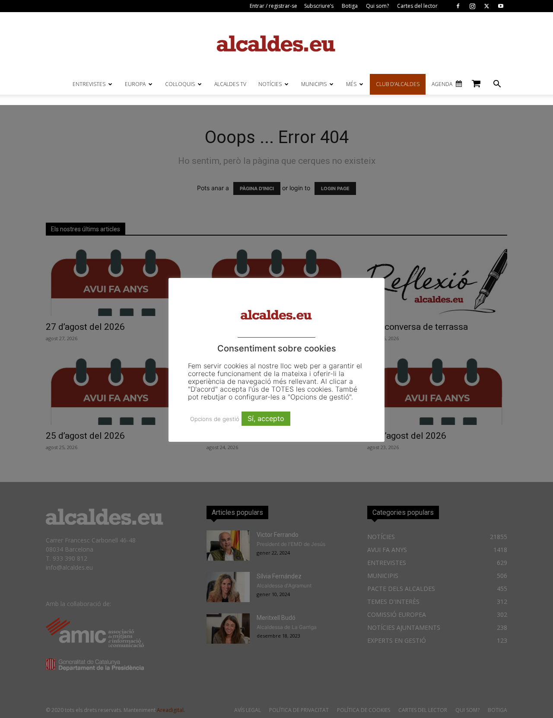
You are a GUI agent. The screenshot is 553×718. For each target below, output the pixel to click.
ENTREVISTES (89, 84)
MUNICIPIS (314, 84)
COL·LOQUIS (180, 84)
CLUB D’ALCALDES (398, 84)
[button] (496, 85)
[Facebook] (457, 6)
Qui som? (377, 6)
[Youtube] (500, 6)
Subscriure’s (319, 6)
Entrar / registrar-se (273, 6)
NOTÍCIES (270, 84)
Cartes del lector (417, 6)
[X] (486, 6)
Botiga (350, 6)
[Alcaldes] (276, 43)
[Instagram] (472, 6)
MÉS (351, 84)
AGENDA (442, 84)
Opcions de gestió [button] (214, 418)
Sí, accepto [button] (266, 418)
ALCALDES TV (230, 84)
